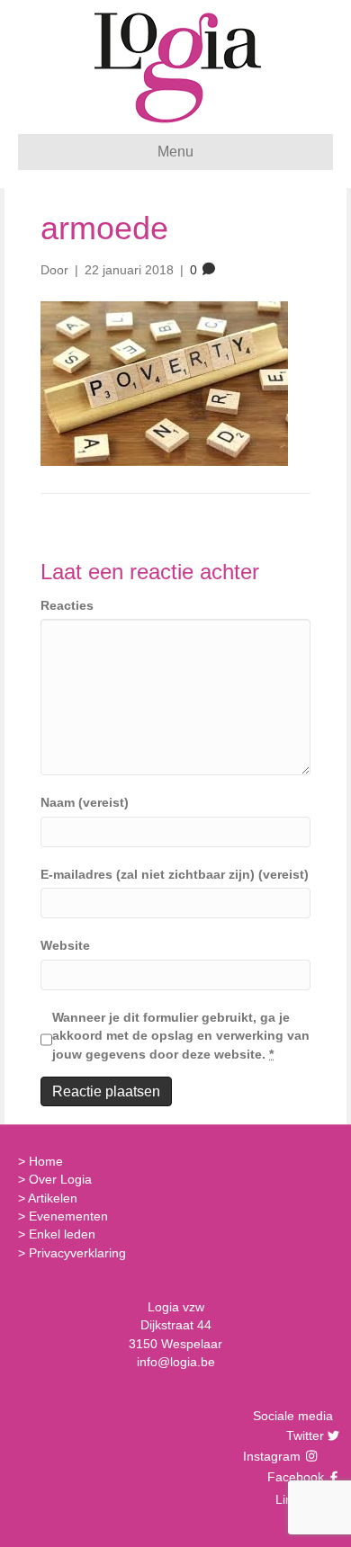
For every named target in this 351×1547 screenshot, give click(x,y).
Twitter (303, 1435)
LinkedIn (297, 1499)
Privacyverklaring (77, 1253)
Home (46, 1161)
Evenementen (68, 1216)
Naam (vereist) (84, 802)
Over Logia (60, 1179)
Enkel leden (62, 1234)
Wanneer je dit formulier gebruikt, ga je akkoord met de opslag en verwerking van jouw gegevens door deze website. (181, 1035)
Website (65, 945)
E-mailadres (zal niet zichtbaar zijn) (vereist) (174, 874)
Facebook (293, 1477)
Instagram (273, 1456)
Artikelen (52, 1198)
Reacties (67, 605)
